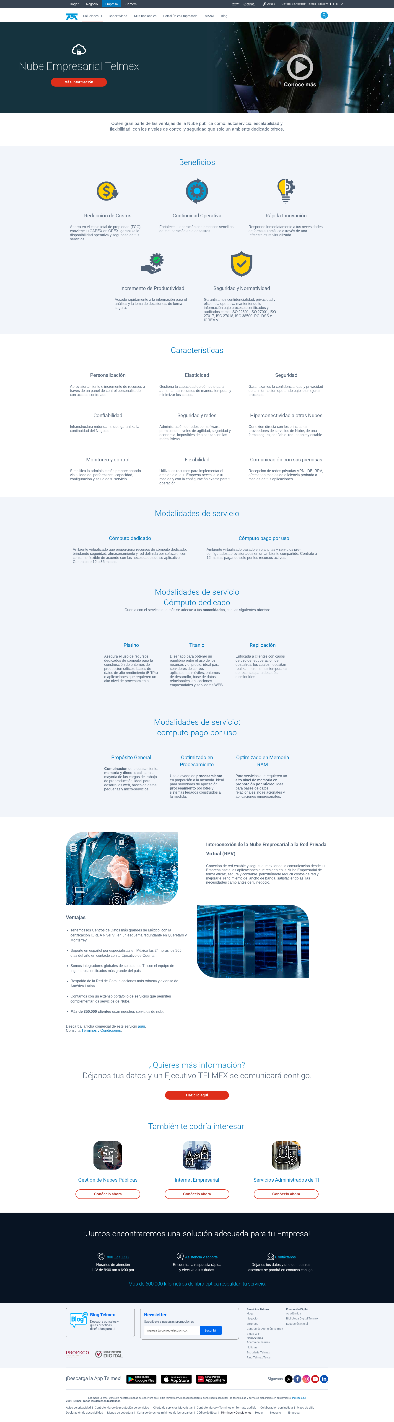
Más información (79, 82)
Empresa (111, 4)
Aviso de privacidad (78, 1407)
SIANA (209, 16)
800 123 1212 (117, 1257)
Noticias (252, 1347)
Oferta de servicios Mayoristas (173, 1407)
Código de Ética (207, 1412)
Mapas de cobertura (120, 1412)
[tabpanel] (131, 658)
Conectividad (118, 16)
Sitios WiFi (253, 1333)
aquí (141, 1026)
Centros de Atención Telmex (265, 1328)
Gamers (131, 4)
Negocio (92, 4)
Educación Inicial (297, 1323)
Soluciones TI (92, 16)
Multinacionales (145, 16)
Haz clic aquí (197, 1095)
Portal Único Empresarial (180, 16)
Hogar (74, 4)
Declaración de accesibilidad (84, 1412)
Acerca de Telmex (258, 1342)
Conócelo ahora (108, 1194)
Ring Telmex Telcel (259, 1357)
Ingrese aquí (299, 1397)
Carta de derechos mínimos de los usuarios (165, 1412)
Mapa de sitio (305, 1407)
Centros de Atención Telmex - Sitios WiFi (306, 3)
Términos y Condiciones (101, 1030)
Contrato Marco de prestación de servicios (122, 1407)
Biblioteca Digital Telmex (302, 1318)
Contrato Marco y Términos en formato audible (226, 1407)
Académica (293, 1313)
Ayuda (271, 3)
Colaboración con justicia (276, 1407)
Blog (224, 16)
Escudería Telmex (258, 1352)
